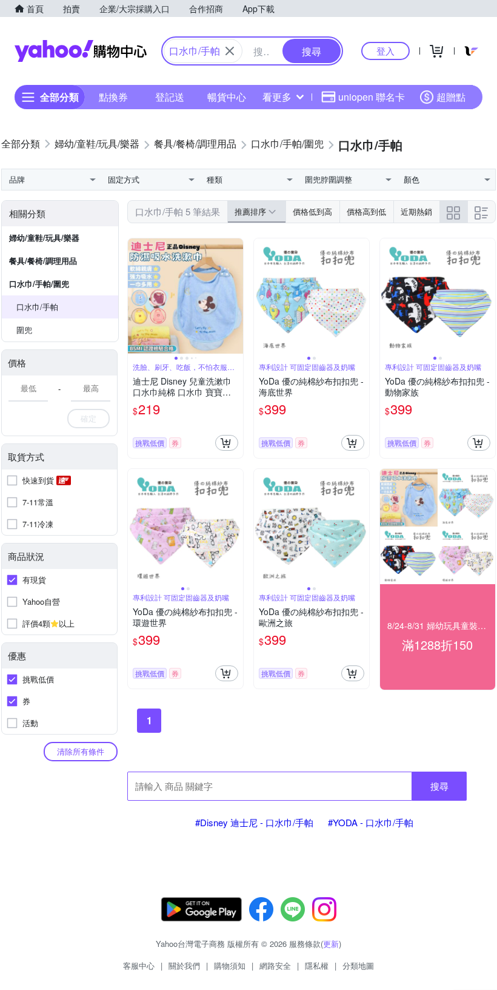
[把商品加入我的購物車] (226, 443)
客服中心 (139, 965)
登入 (385, 50)
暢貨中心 (226, 97)
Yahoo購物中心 (81, 51)
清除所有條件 (80, 751)
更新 (331, 943)
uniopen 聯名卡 (371, 97)
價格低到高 (312, 211)
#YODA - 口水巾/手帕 (370, 822)
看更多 (277, 97)
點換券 (113, 97)
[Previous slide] (136, 296)
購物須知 (229, 965)
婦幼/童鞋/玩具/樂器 (44, 237)
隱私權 (317, 965)
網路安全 (275, 965)
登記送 (169, 97)
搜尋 (439, 786)
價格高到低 (366, 211)
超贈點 (450, 97)
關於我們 (184, 965)
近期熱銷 (416, 211)
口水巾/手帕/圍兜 (39, 283)
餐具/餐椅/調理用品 (43, 260)
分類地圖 (358, 965)
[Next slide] (235, 296)
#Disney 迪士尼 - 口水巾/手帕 (254, 822)
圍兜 (24, 329)
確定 (88, 418)
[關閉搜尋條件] (229, 51)
